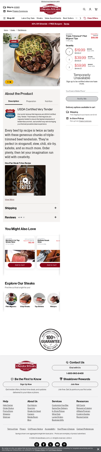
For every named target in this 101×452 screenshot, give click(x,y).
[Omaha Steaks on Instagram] (36, 444)
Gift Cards (80, 405)
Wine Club (56, 414)
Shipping (6, 414)
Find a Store (8, 411)
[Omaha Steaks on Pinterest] (64, 444)
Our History (32, 405)
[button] (84, 9)
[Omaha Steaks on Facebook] (43, 444)
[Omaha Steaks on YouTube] (57, 444)
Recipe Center (82, 417)
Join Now (75, 384)
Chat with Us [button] (75, 367)
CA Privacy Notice (35, 429)
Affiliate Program (83, 411)
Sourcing (31, 408)
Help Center (8, 405)
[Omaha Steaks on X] (50, 444)
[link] (50, 1)
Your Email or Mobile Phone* (75, 91)
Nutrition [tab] (48, 101)
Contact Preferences (85, 429)
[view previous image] (7, 60)
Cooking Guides (83, 414)
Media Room (32, 417)
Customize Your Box (60, 405)
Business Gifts (58, 420)
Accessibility (50, 429)
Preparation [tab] (31, 101)
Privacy (23, 429)
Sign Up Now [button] (26, 384)
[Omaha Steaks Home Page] (50, 9)
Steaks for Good (34, 411)
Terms (66, 24)
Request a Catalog (84, 408)
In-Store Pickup (58, 411)
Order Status (8, 408)
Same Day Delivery (60, 408)
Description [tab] (13, 101)
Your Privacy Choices (66, 429)
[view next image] (56, 60)
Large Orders (57, 417)
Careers (30, 414)
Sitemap (6, 417)
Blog (29, 420)
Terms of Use (12, 429)
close (98, 449)
